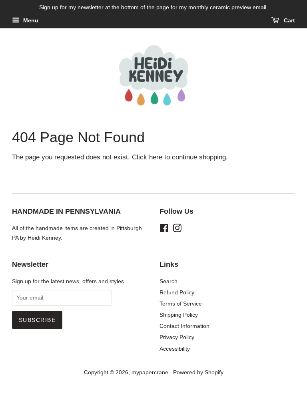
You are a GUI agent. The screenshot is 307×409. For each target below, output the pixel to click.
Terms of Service (180, 303)
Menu (30, 20)
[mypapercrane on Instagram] (177, 229)
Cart (288, 20)
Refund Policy (176, 292)
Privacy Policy (176, 337)
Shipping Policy (178, 315)
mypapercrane (151, 372)
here (155, 157)
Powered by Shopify (198, 372)
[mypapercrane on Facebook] (164, 229)
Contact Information (184, 326)
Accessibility (174, 348)
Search (168, 281)
